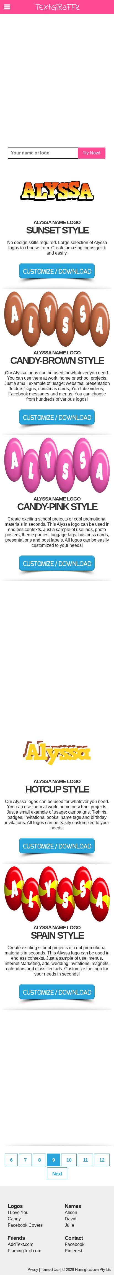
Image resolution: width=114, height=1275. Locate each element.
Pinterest (73, 1250)
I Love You (18, 1212)
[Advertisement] (57, 81)
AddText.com (20, 1244)
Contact (74, 1238)
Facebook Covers (25, 1225)
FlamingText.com (24, 1250)
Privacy (33, 1270)
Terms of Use (50, 1270)
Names (73, 1206)
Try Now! (91, 153)
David (70, 1218)
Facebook (74, 1244)
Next (57, 1174)
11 (85, 1160)
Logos (15, 1206)
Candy (14, 1218)
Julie (69, 1225)
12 (101, 1160)
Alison (71, 1212)
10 (68, 1160)
